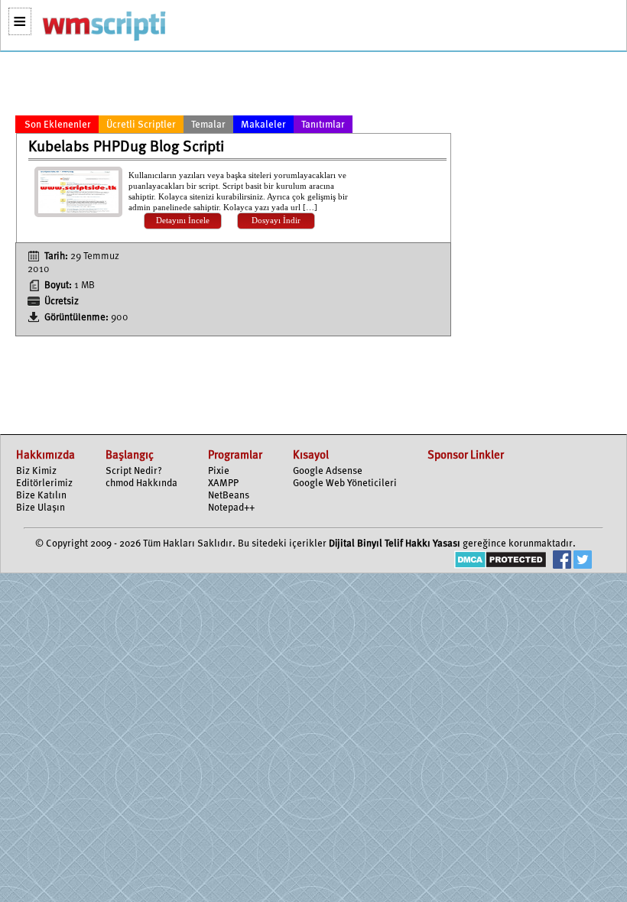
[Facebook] (562, 561)
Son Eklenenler (57, 125)
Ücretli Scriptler (141, 125)
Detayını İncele (183, 220)
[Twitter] (582, 561)
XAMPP (223, 483)
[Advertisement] (233, 86)
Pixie (218, 471)
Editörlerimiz (44, 483)
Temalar (208, 125)
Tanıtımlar (323, 125)
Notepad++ (231, 508)
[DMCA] (500, 561)
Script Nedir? (134, 471)
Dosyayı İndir (276, 220)
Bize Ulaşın (40, 508)
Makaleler (263, 125)
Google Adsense (327, 471)
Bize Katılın (41, 496)
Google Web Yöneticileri (345, 483)
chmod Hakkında (141, 483)
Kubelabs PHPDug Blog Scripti (126, 147)
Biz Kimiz (36, 471)
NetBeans (228, 496)
